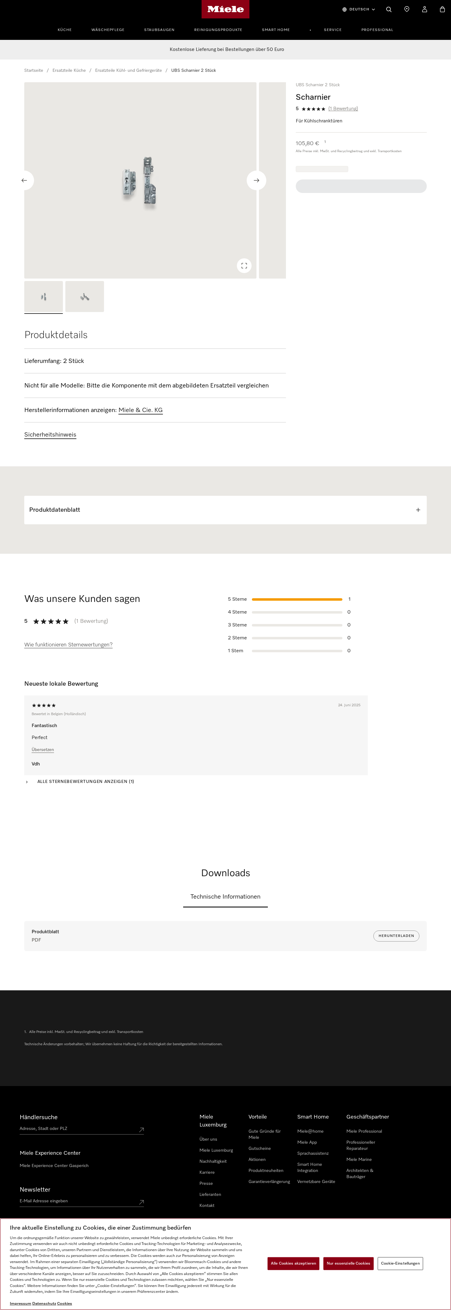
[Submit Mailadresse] (141, 1202)
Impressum (20, 1304)
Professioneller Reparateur (360, 1145)
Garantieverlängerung (269, 1182)
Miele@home (310, 1131)
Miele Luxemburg (216, 1150)
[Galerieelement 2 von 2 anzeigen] (84, 297)
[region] (155, 180)
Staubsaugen (159, 30)
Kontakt (206, 1206)
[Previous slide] (24, 180)
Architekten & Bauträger (359, 1174)
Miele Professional (364, 1131)
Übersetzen (43, 750)
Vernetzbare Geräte (316, 1182)
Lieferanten (210, 1194)
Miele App (307, 1142)
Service (333, 30)
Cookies (64, 1304)
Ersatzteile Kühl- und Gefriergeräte (128, 70)
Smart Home (276, 30)
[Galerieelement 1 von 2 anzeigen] (43, 297)
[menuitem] (68, 29)
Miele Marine (359, 1160)
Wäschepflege (108, 30)
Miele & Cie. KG (140, 410)
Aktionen (257, 1160)
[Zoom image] (244, 265)
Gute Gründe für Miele (265, 1134)
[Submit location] (141, 1129)
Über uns (208, 1139)
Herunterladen (396, 936)
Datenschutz (44, 1304)
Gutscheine (260, 1148)
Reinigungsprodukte (218, 30)
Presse (206, 1183)
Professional (377, 30)
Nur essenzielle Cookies (348, 1264)
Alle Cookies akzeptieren (293, 1264)
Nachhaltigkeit (213, 1161)
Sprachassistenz (313, 1153)
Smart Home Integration (309, 1167)
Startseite (33, 70)
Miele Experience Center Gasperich (54, 1166)
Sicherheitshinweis (50, 435)
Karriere (207, 1172)
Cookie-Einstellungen (400, 1264)
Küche (65, 30)
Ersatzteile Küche (69, 70)
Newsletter (35, 1190)
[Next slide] (256, 180)
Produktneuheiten (266, 1171)
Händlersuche (39, 1117)
